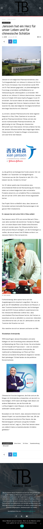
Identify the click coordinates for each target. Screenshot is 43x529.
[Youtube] (27, 516)
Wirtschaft (5, 446)
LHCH (5, 37)
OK (22, 526)
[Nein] (41, 524)
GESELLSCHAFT (11, 19)
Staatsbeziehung (35, 443)
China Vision (17, 443)
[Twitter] (15, 41)
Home (4, 19)
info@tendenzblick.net (28, 511)
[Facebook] (10, 41)
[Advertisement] (22, 436)
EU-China (25, 443)
